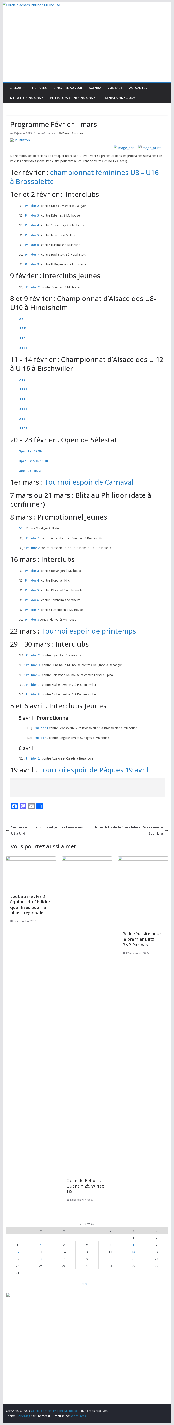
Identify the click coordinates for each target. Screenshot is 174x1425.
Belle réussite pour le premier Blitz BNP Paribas (141, 939)
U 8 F (22, 328)
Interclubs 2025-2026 (26, 98)
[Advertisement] (87, 50)
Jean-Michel (44, 133)
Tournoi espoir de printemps (88, 630)
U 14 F (23, 409)
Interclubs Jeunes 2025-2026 (72, 98)
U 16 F (23, 428)
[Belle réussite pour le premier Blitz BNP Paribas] (143, 859)
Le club (15, 88)
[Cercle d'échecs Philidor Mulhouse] (31, 5)
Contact (115, 88)
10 (17, 1251)
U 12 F (23, 389)
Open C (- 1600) (30, 471)
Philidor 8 (32, 264)
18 (40, 1259)
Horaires (39, 88)
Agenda (95, 88)
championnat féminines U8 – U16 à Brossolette (84, 177)
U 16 (22, 419)
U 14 (22, 399)
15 (133, 1251)
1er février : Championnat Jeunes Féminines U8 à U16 (47, 830)
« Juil (85, 1283)
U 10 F (23, 348)
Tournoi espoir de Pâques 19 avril (94, 769)
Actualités (138, 88)
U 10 (22, 338)
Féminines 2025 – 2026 (118, 98)
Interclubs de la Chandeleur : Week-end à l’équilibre (129, 830)
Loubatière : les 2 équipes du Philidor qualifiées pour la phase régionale (30, 904)
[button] (23, 88)
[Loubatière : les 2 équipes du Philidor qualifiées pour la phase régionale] (31, 859)
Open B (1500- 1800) (33, 461)
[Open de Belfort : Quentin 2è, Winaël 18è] (87, 859)
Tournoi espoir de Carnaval (88, 482)
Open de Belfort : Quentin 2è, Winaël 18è (85, 1186)
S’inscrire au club (67, 88)
